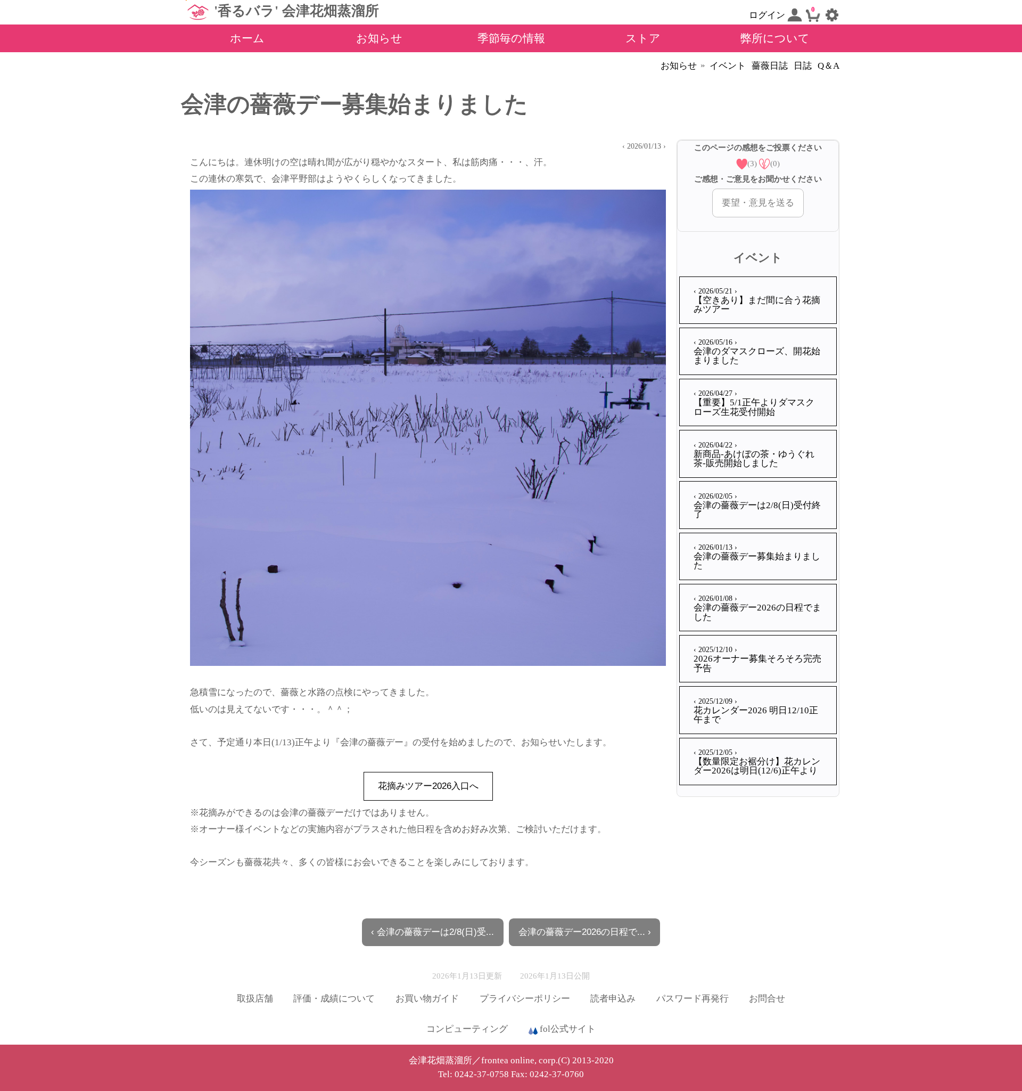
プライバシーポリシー (525, 999)
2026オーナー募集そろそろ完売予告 (757, 659)
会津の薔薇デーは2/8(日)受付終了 (757, 505)
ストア (643, 38)
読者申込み (613, 999)
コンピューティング (467, 1029)
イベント (728, 66)
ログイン (768, 15)
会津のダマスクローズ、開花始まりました (757, 351)
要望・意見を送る (758, 202)
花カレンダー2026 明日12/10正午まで (756, 710)
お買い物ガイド (427, 999)
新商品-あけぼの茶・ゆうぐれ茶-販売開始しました (754, 454)
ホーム (247, 38)
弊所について (775, 38)
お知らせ (379, 38)
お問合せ (767, 999)
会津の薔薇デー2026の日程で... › (584, 931)
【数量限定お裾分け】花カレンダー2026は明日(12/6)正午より (757, 762)
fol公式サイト (567, 1029)
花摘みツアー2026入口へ (428, 785)
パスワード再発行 (692, 999)
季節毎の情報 (511, 38)
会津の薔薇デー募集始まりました (757, 557)
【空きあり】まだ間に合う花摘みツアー (757, 300)
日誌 (803, 66)
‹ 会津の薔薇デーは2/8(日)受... (432, 931)
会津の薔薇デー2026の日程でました (757, 608)
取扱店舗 (255, 999)
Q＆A (828, 66)
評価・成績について (334, 999)
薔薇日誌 (770, 66)
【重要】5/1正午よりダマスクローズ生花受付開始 (754, 403)
